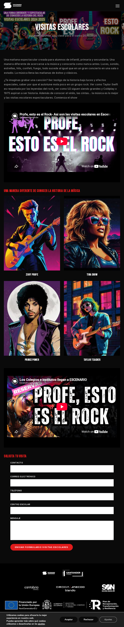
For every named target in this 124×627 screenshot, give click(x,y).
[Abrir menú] (117, 6)
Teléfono (16, 490)
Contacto (16, 462)
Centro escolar (20, 504)
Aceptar (69, 619)
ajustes (41, 623)
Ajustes (108, 619)
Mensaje (15, 518)
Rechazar (88, 619)
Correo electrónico (23, 476)
